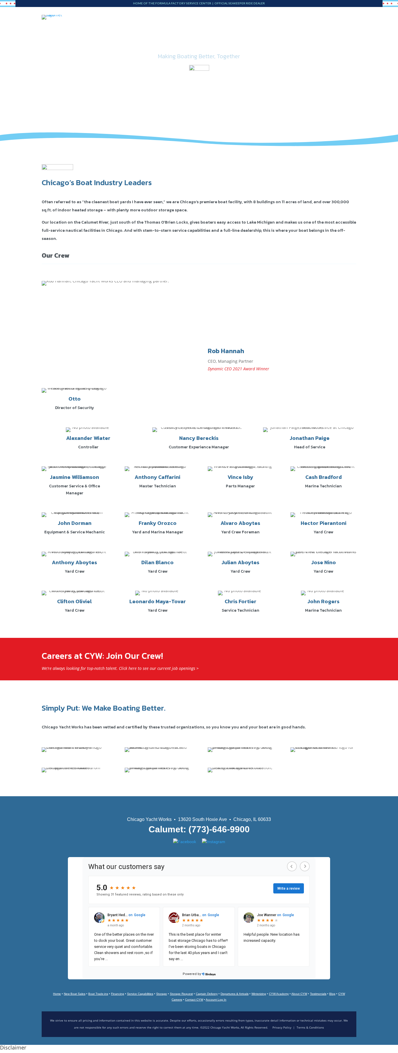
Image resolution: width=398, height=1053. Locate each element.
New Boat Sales (74, 993)
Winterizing (258, 993)
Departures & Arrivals (235, 993)
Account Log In (216, 999)
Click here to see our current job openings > (159, 668)
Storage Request (181, 993)
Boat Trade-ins (98, 993)
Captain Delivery (207, 993)
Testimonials (318, 993)
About (263, 34)
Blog (321, 34)
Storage (190, 34)
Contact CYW (194, 999)
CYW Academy (279, 993)
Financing (117, 993)
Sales (119, 34)
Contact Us (296, 34)
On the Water (228, 34)
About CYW (299, 993)
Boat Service (153, 34)
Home (57, 993)
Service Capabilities (140, 993)
